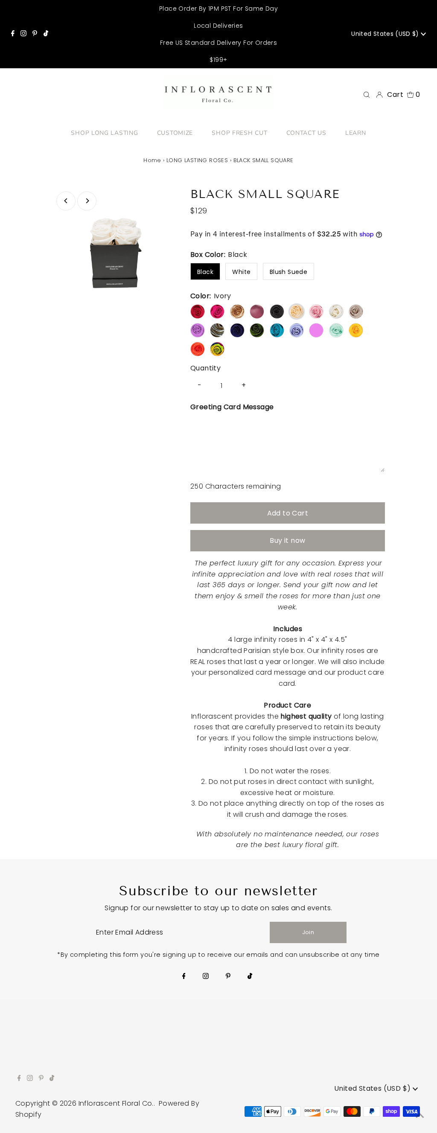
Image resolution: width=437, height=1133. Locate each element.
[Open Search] (366, 95)
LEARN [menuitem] (355, 133)
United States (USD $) (386, 33)
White (241, 272)
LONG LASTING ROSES (197, 160)
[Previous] (66, 200)
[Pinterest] (34, 34)
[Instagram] (23, 34)
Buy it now (287, 540)
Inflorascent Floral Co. (116, 1103)
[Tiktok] (45, 34)
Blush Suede (288, 272)
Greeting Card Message (232, 407)
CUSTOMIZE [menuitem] (175, 133)
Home (152, 160)
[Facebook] (13, 34)
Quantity (205, 368)
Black (205, 272)
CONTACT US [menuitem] (306, 133)
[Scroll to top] (419, 1115)
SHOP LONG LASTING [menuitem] (104, 133)
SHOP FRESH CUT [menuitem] (239, 133)
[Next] (86, 200)
